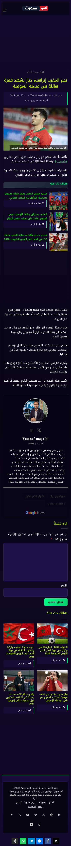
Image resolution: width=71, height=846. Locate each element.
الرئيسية (38, 72)
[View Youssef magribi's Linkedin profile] (32, 430)
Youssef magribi (37, 95)
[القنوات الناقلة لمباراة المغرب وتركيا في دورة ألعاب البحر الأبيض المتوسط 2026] (52, 633)
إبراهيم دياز (61, 161)
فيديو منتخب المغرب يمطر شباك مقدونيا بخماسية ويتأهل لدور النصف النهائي (25, 195)
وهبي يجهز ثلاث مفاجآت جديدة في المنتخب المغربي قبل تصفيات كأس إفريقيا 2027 (20, 699)
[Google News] (35, 513)
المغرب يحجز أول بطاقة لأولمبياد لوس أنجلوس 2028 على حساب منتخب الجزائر (27, 216)
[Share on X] (56, 841)
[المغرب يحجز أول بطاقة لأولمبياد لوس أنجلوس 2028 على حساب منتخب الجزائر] (58, 221)
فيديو (19, 802)
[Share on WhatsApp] (23, 841)
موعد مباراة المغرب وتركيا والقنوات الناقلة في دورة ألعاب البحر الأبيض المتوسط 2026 (20, 652)
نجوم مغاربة (30, 802)
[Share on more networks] (15, 841)
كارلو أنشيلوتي (34, 496)
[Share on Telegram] (31, 841)
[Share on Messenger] (39, 841)
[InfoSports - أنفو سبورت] (35, 8)
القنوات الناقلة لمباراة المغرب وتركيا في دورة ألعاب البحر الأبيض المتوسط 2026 (53, 650)
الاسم (64, 585)
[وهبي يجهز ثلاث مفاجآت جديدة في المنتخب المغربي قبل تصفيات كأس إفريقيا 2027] (18, 680)
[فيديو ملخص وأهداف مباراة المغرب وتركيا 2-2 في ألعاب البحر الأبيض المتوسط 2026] (58, 242)
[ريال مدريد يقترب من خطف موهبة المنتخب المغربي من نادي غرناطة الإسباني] (52, 680)
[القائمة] (6, 10)
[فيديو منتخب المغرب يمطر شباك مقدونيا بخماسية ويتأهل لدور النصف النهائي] (58, 201)
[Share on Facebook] (48, 841)
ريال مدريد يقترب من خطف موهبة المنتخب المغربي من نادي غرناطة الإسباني (53, 697)
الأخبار (29, 72)
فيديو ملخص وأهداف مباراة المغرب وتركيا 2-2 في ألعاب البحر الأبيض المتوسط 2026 (25, 237)
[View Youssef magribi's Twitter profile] (39, 430)
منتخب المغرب (55, 503)
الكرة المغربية (35, 807)
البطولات (42, 802)
